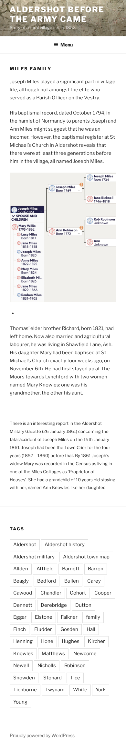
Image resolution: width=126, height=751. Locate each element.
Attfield (45, 569)
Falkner (69, 617)
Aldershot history (65, 544)
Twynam (55, 690)
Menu (66, 44)
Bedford (46, 581)
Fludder (43, 629)
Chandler (50, 593)
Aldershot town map (86, 557)
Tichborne (25, 690)
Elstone (43, 617)
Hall (91, 629)
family (93, 617)
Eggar (19, 617)
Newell (21, 665)
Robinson (75, 665)
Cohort (78, 593)
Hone (47, 641)
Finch (19, 629)
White (80, 690)
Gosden (69, 629)
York (101, 690)
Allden (20, 569)
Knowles (23, 653)
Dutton (83, 605)
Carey (94, 581)
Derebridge (54, 605)
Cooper (102, 593)
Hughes (70, 641)
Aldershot (24, 544)
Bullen (71, 581)
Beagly (21, 581)
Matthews (53, 653)
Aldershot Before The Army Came (57, 14)
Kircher (96, 641)
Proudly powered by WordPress (42, 735)
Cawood (22, 593)
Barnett (70, 569)
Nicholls (46, 665)
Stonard (52, 678)
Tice (75, 678)
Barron (95, 569)
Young (20, 702)
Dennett (22, 605)
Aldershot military (34, 557)
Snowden (24, 678)
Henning (23, 641)
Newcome (85, 653)
